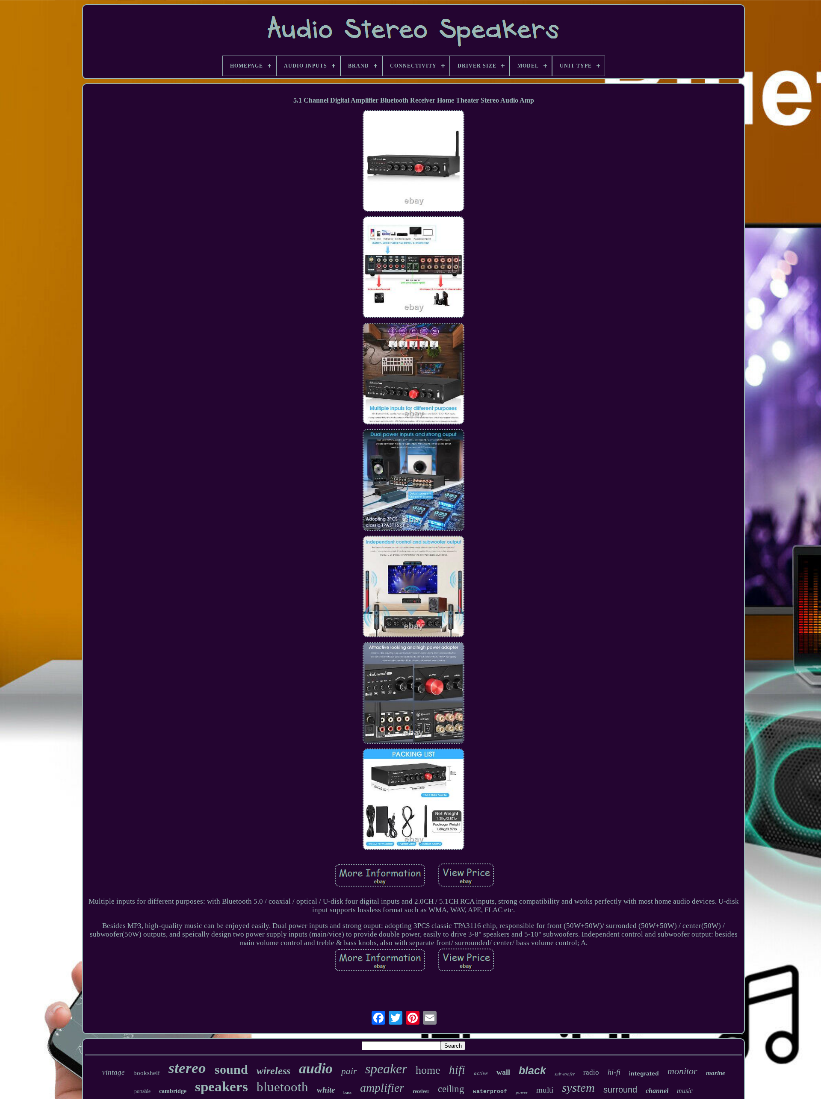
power (522, 1092)
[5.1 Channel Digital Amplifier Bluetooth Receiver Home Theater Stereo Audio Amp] (413, 162)
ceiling (451, 1089)
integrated (644, 1073)
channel (657, 1090)
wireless (273, 1070)
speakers (221, 1086)
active (481, 1073)
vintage (113, 1072)
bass (347, 1092)
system (578, 1087)
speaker (386, 1068)
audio (316, 1068)
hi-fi (614, 1072)
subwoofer (565, 1073)
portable (142, 1091)
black (532, 1070)
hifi (457, 1070)
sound (231, 1069)
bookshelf (146, 1073)
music (685, 1090)
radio (591, 1072)
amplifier (382, 1087)
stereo (187, 1068)
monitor (682, 1071)
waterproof (490, 1091)
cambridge (172, 1091)
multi (544, 1089)
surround (620, 1089)
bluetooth (282, 1086)
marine (715, 1073)
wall (503, 1072)
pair (349, 1071)
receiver (421, 1091)
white (326, 1089)
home (428, 1070)
